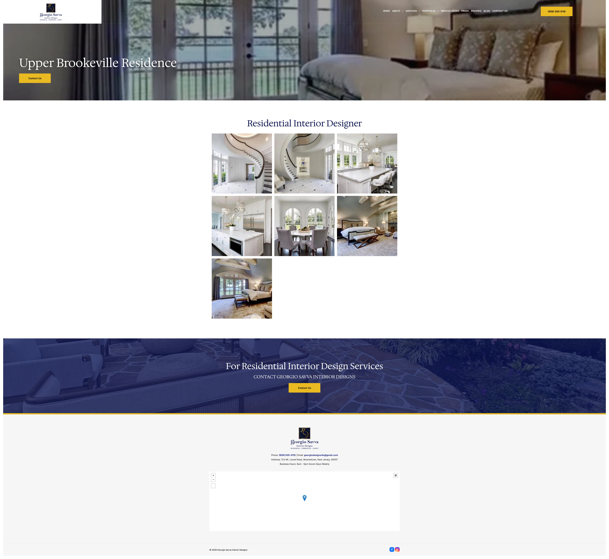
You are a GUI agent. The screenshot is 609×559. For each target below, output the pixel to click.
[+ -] (304, 501)
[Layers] (396, 475)
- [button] (213, 479)
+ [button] (213, 475)
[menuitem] (385, 11)
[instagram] (397, 550)
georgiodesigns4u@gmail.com (321, 455)
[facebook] (392, 550)
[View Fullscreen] (213, 486)
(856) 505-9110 (287, 455)
